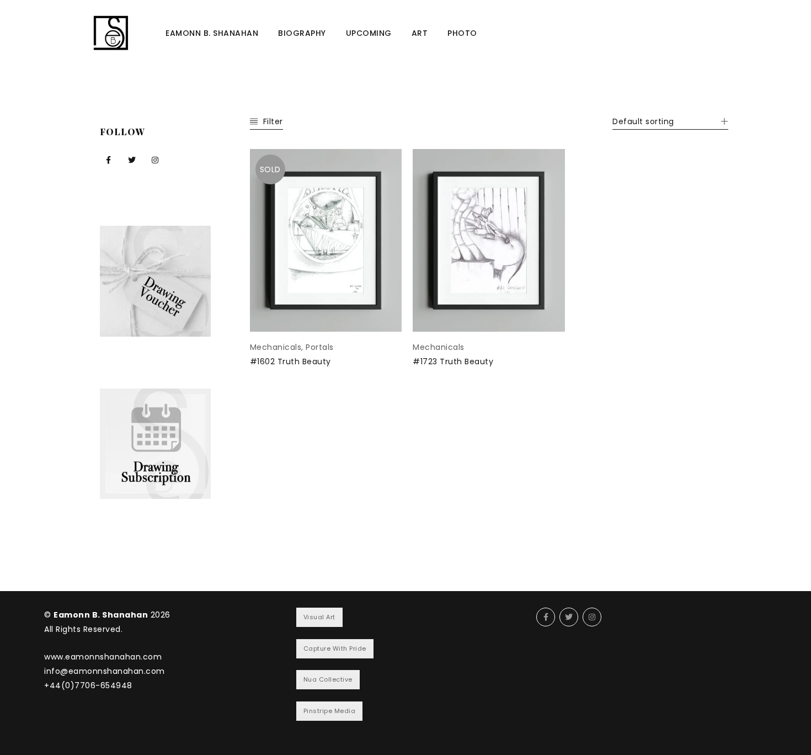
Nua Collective (328, 679)
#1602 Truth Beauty (290, 361)
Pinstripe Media (329, 710)
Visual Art (319, 617)
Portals (320, 347)
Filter (273, 121)
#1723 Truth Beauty (453, 361)
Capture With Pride (334, 648)
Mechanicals (276, 347)
